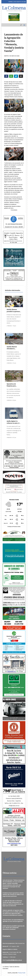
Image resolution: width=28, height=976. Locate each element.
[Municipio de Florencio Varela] (14, 553)
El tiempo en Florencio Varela (14, 526)
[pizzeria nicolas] (14, 618)
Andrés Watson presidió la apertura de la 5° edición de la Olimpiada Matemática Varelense (13, 927)
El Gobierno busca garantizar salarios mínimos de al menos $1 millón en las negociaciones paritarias (13, 894)
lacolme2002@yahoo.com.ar (14, 960)
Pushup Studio (21, 972)
